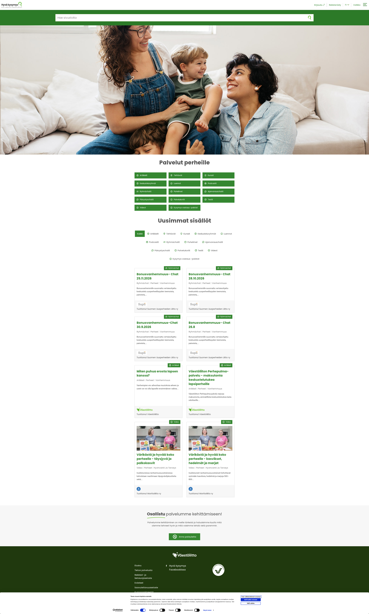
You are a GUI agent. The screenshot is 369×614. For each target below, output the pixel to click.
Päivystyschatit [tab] (162, 250)
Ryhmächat (143, 283)
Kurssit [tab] (186, 233)
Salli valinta (250, 603)
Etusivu (138, 565)
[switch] (162, 610)
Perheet (154, 283)
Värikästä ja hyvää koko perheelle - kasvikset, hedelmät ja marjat (207, 459)
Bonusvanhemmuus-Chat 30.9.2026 (157, 325)
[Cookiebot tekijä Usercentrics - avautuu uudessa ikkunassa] (117, 610)
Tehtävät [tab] (171, 233)
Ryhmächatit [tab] (173, 242)
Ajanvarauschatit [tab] (214, 242)
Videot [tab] (214, 250)
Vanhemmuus (167, 283)
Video (140, 467)
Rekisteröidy (335, 5)
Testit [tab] (200, 250)
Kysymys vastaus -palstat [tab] (186, 258)
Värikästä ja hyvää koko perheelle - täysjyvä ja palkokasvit (155, 459)
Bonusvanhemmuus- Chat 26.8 (209, 325)
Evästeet (139, 582)
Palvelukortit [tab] (184, 250)
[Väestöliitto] (184, 555)
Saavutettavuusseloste (146, 587)
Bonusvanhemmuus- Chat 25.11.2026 (157, 276)
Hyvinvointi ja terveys (165, 467)
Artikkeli (141, 380)
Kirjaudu (318, 5)
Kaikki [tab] (140, 233)
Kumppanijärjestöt (144, 592)
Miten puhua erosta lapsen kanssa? (157, 373)
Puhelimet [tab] (192, 242)
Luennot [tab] (228, 233)
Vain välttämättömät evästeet (251, 597)
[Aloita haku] (310, 17)
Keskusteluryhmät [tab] (207, 233)
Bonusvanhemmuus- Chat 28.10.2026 (209, 276)
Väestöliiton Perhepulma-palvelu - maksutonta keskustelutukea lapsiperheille (209, 377)
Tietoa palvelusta (143, 570)
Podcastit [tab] (154, 242)
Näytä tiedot (207, 610)
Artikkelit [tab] (154, 233)
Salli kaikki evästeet (250, 600)
